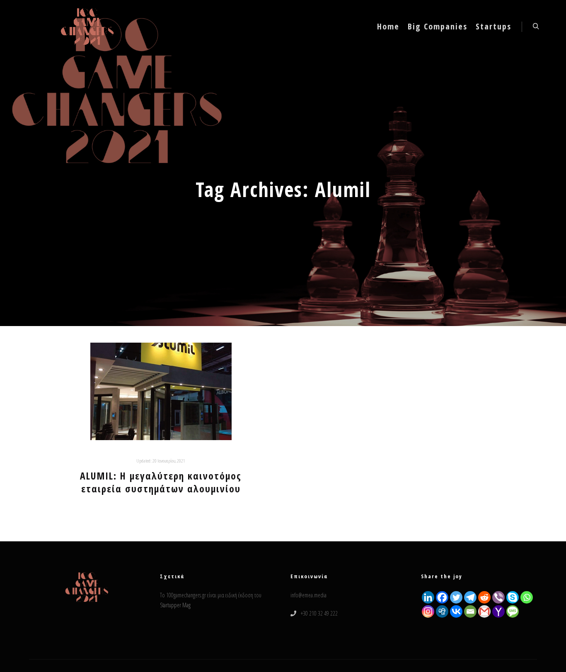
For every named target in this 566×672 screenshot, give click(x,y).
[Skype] (512, 597)
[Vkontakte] (456, 611)
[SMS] (512, 611)
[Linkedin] (428, 597)
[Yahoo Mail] (498, 611)
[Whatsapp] (526, 597)
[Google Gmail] (484, 611)
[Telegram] (470, 597)
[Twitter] (456, 597)
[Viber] (498, 597)
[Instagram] (428, 611)
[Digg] (442, 611)
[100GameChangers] (87, 26)
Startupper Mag (175, 605)
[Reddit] (484, 597)
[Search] (535, 26)
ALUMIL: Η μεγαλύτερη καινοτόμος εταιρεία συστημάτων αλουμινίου (161, 482)
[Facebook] (442, 597)
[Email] (470, 611)
